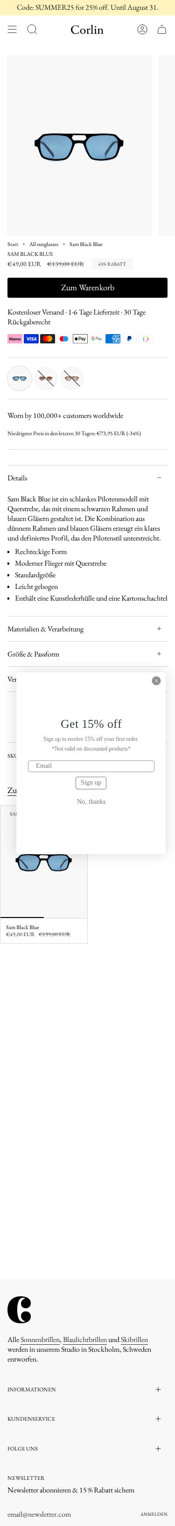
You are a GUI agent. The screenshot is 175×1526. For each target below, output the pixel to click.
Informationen (31, 1389)
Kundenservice (31, 1419)
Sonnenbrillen (40, 1339)
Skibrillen (134, 1339)
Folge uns (22, 1448)
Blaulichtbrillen (85, 1339)
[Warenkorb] (162, 29)
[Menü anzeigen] (12, 29)
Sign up (91, 782)
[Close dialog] (156, 680)
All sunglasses (43, 244)
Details (17, 478)
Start (12, 244)
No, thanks (91, 802)
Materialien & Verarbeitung (45, 629)
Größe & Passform (33, 654)
